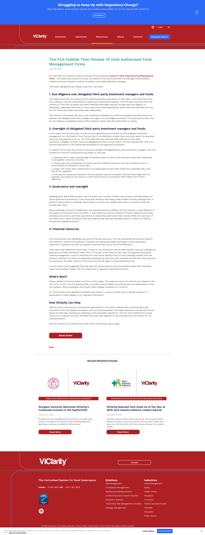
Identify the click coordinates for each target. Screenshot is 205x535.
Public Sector (150, 516)
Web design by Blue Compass (122, 526)
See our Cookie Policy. (18, 533)
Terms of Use (104, 526)
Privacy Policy (81, 526)
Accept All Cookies (164, 531)
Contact (134, 462)
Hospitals (148, 496)
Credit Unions (150, 492)
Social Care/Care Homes (155, 504)
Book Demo (65, 335)
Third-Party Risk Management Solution (123, 504)
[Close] (201, 531)
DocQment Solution (114, 500)
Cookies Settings (148, 531)
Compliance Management (117, 487)
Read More (99, 15)
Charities (148, 508)
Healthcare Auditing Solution (118, 492)
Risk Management (113, 483)
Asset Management (153, 483)
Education (149, 512)
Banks (147, 487)
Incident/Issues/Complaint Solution (121, 496)
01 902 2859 (53, 487)
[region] (102, 531)
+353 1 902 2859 (72, 487)
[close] (197, 12)
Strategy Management (115, 508)
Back (51, 347)
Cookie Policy (93, 526)
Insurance (148, 500)
